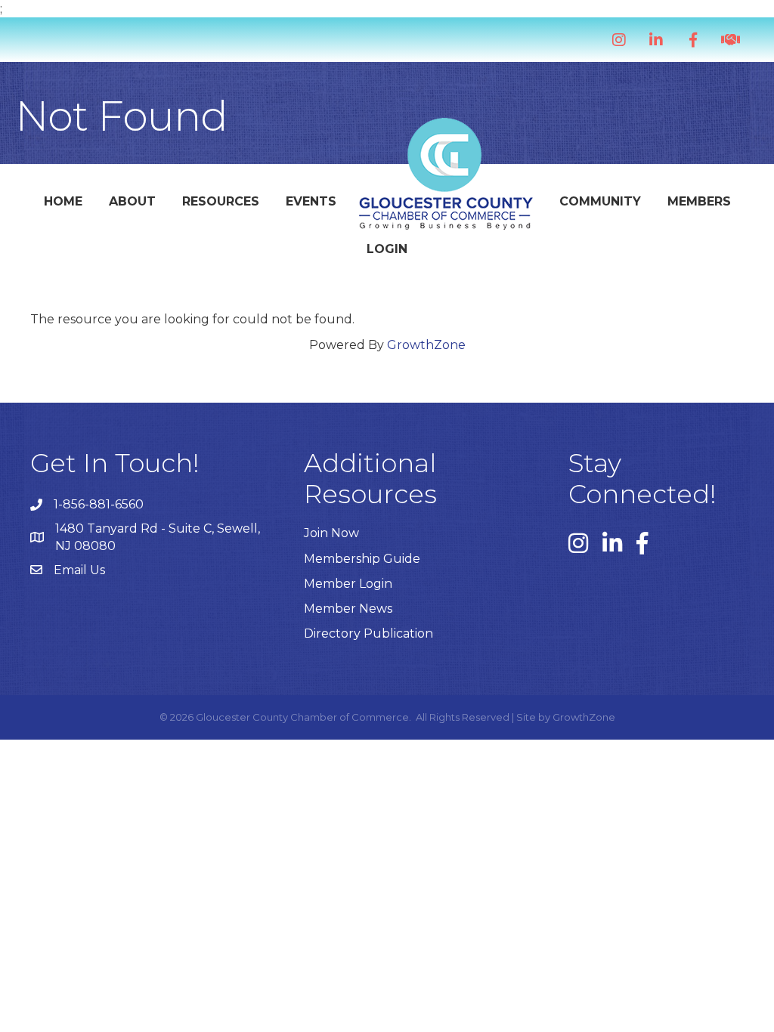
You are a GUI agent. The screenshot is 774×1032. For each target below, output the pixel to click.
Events (311, 201)
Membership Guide (362, 559)
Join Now (331, 533)
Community (600, 201)
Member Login (348, 583)
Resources (220, 201)
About (132, 201)
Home (63, 201)
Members (699, 201)
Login (387, 249)
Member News (348, 608)
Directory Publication (368, 633)
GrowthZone (426, 345)
